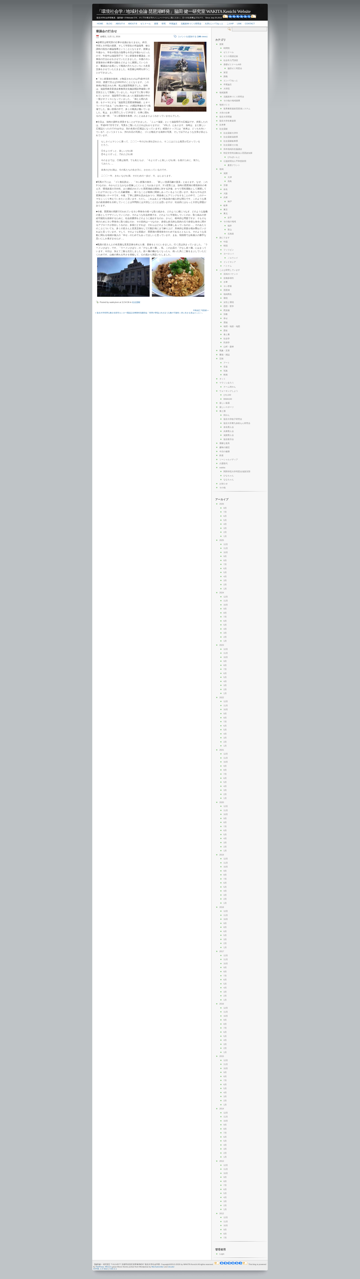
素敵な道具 (224, 443)
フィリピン (229, 250)
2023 (221, 645)
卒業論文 (173, 23)
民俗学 (227, 342)
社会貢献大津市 (231, 133)
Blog (109, 23)
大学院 (227, 88)
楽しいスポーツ (226, 407)
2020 (221, 802)
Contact (250, 23)
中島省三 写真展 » (200, 310)
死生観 (227, 310)
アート (227, 363)
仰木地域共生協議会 (233, 149)
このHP (230, 23)
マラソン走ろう (226, 383)
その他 (222, 487)
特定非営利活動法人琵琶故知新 (238, 153)
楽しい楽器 (224, 403)
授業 (156, 23)
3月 (225, 528)
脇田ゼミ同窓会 (235, 68)
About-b (132, 23)
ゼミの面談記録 (231, 56)
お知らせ (223, 484)
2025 (221, 540)
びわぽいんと (234, 157)
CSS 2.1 (113, 1269)
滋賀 (226, 173)
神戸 (230, 201)
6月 (225, 516)
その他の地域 (230, 221)
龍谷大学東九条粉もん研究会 (237, 423)
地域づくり (224, 105)
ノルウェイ (233, 258)
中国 (226, 242)
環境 (226, 298)
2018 (221, 907)
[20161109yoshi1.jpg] (123, 297)
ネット (222, 379)
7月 (225, 512)
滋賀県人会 (229, 435)
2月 (225, 532)
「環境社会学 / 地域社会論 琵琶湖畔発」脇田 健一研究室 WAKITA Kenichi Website (173, 11)
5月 (225, 520)
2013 (221, 1161)
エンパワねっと (231, 80)
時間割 (227, 48)
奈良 (226, 189)
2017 (221, 951)
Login (221, 1254)
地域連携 (223, 92)
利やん (227, 415)
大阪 (226, 193)
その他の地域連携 (232, 100)
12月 (226, 544)
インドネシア (230, 262)
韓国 (226, 246)
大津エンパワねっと (214, 23)
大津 (230, 177)
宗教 (226, 314)
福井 (230, 225)
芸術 (221, 358)
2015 (221, 1056)
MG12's (108, 1267)
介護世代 (223, 463)
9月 (225, 556)
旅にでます (224, 237)
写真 (226, 371)
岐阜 (226, 205)
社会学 (227, 338)
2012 (221, 1213)
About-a (120, 23)
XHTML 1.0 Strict (100, 1269)
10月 (226, 552)
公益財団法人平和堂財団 (235, 161)
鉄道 (221, 455)
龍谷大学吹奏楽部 (227, 121)
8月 (225, 508)
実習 (226, 72)
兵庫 (226, 197)
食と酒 (222, 411)
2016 (221, 1004)
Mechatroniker (158, 1267)
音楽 (226, 366)
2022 (221, 697)
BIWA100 (228, 399)
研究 (164, 23)
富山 (230, 229)
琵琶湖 (227, 290)
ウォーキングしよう (228, 391)
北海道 (231, 234)
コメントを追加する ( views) (193, 36)
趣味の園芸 (224, 447)
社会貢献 (136, 302)
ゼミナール (145, 23)
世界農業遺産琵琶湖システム (237, 108)
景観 (226, 322)
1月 (225, 536)
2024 (221, 592)
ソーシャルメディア (228, 459)
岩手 (230, 217)
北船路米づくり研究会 (191, 23)
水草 (226, 282)
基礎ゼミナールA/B (232, 64)
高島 (230, 181)
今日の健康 (224, 451)
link (239, 23)
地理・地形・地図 (232, 326)
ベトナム (228, 266)
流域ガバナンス (231, 274)
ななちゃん (229, 479)
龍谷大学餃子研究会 (233, 419)
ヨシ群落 (228, 286)
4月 (225, 524)
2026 (221, 504)
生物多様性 (229, 278)
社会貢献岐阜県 (231, 141)
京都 (226, 185)
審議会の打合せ (106, 31)
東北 (226, 213)
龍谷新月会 (229, 439)
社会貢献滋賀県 (231, 137)
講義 (226, 76)
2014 (221, 1108)
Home (100, 23)
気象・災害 (224, 350)
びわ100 (227, 395)
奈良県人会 (229, 427)
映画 (226, 375)
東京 (226, 209)
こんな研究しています (229, 270)
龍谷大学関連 (225, 117)
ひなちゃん (229, 475)
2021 (221, 750)
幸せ (226, 318)
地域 (221, 169)
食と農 (227, 334)
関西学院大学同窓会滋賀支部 (237, 471)
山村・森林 (229, 346)
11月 (226, 548)
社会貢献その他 (231, 145)
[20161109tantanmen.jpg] (178, 297)
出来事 (222, 125)
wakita (222, 467)
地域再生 (228, 294)
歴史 (226, 330)
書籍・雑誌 (224, 354)
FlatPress (100, 1267)
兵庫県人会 (229, 431)
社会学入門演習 (231, 60)
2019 (221, 855)
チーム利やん (230, 387)
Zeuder (171, 1267)
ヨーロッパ (229, 254)
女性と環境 (229, 302)
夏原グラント (234, 165)
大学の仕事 (224, 113)
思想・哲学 (229, 306)
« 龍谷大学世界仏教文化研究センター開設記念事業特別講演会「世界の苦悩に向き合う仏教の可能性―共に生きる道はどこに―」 (149, 313)
